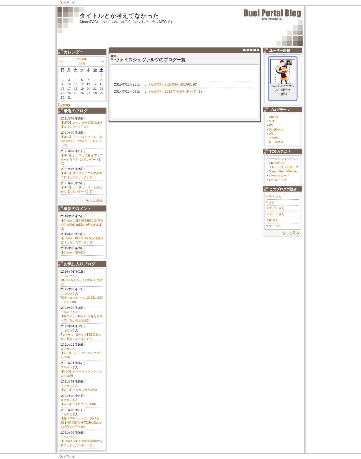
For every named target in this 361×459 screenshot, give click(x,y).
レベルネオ (276, 142)
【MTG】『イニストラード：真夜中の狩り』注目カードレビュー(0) (81, 141)
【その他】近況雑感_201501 (169, 84)
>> (102, 61)
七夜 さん (272, 220)
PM (271, 125)
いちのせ (66, 276)
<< (61, 61)
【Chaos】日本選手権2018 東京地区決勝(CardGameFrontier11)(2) (81, 224)
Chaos (273, 117)
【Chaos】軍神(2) (72, 252)
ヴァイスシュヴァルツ (283, 159)
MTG (272, 121)
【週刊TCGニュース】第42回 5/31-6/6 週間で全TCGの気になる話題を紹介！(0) (81, 423)
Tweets (63, 105)
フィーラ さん (275, 214)
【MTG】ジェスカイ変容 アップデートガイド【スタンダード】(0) (81, 159)
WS (271, 133)
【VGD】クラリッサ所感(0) (78, 390)
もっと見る (94, 200)
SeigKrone (276, 129)
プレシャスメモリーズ (283, 167)
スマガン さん (275, 208)
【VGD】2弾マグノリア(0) (78, 404)
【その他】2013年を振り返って (171, 91)
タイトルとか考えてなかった (119, 15)
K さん (270, 202)
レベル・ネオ (278, 179)
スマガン (66, 349)
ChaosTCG (276, 163)
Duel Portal (67, 2)
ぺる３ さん (273, 196)
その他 (273, 138)
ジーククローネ (279, 175)
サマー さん (273, 226)
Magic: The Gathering (283, 171)
